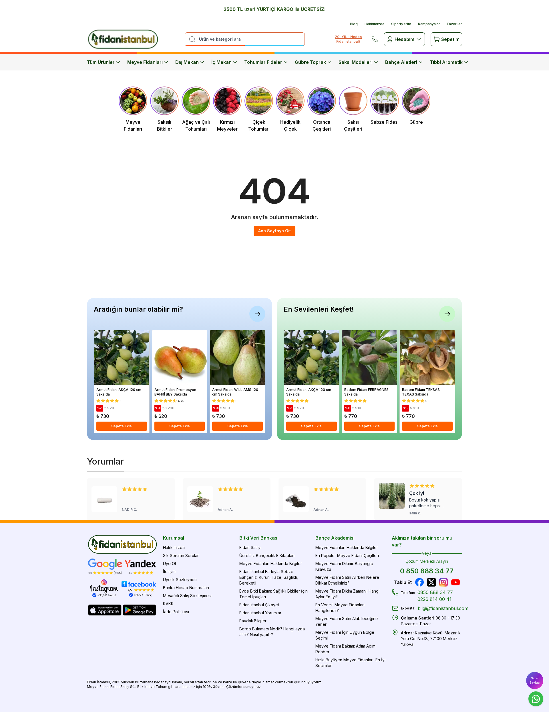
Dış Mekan (187, 62)
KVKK (168, 603)
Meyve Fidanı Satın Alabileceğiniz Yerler (347, 621)
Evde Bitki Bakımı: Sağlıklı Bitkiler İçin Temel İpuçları (273, 594)
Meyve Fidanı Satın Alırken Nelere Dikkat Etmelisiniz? (347, 580)
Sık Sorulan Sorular (181, 555)
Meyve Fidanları (145, 62)
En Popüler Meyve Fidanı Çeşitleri (347, 555)
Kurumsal (173, 538)
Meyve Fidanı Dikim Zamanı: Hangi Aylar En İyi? (347, 594)
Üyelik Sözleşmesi (180, 579)
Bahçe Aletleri (401, 62)
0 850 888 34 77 (426, 571)
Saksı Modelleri (356, 62)
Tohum (161, 687)
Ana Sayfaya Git (274, 230)
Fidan (91, 682)
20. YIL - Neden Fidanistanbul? (348, 39)
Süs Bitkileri (140, 687)
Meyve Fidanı (98, 687)
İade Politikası (176, 611)
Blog (354, 24)
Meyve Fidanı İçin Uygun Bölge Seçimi (344, 635)
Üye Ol (169, 563)
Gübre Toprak (310, 62)
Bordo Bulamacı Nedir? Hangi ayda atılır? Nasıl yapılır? (272, 631)
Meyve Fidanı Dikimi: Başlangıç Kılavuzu (344, 566)
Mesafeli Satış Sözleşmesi (187, 595)
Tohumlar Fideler (263, 62)
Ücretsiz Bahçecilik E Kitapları (267, 555)
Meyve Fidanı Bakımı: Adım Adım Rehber (345, 649)
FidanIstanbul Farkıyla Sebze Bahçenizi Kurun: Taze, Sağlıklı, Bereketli (268, 577)
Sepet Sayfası (535, 680)
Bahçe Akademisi (335, 538)
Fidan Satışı (249, 547)
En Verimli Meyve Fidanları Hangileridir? (340, 607)
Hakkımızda (374, 24)
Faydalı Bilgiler (252, 620)
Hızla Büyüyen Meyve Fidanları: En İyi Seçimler (350, 662)
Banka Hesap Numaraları (186, 587)
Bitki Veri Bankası (259, 538)
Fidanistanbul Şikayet (259, 604)
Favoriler (454, 24)
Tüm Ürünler (101, 62)
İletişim (169, 571)
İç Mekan (221, 62)
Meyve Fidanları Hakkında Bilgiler (270, 563)
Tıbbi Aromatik (446, 62)
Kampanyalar (429, 24)
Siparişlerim (401, 24)
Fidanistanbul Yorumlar (260, 612)
